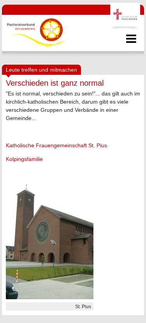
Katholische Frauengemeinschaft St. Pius (56, 145)
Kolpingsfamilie (24, 159)
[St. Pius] (49, 297)
